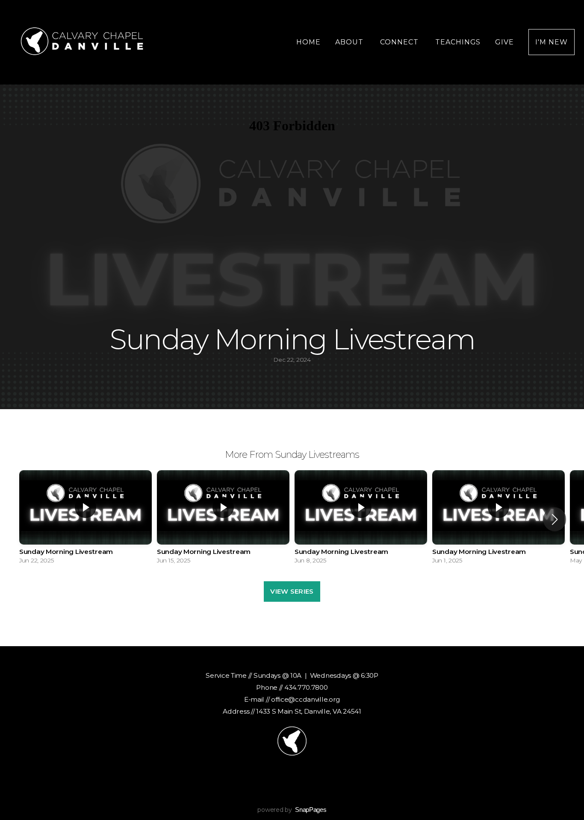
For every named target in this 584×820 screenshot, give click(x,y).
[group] (85, 519)
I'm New (551, 42)
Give (504, 42)
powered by (291, 810)
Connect (400, 42)
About (350, 42)
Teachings (458, 42)
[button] (554, 519)
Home (308, 42)
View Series (291, 591)
